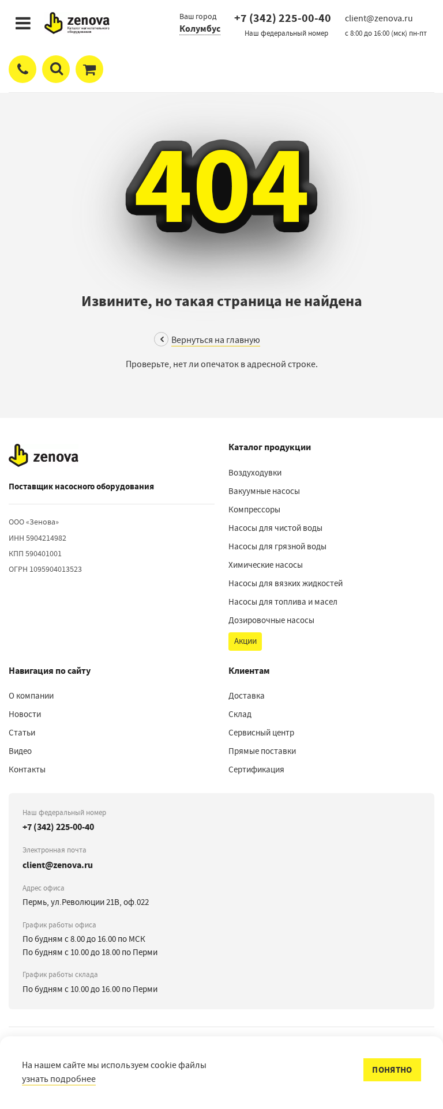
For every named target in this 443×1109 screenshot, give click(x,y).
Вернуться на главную (215, 340)
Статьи (22, 732)
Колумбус (199, 28)
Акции (245, 641)
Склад (239, 714)
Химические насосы (265, 565)
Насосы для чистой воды (275, 528)
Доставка (246, 695)
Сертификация (256, 769)
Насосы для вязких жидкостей (285, 583)
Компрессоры (254, 509)
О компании (31, 695)
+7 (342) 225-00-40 (282, 18)
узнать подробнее (59, 1079)
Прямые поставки (262, 751)
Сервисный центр (261, 732)
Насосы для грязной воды (277, 546)
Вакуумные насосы (264, 491)
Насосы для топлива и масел (282, 602)
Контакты (27, 769)
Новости (25, 714)
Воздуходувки (254, 472)
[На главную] (43, 455)
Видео (20, 751)
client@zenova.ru (57, 865)
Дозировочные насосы (271, 620)
